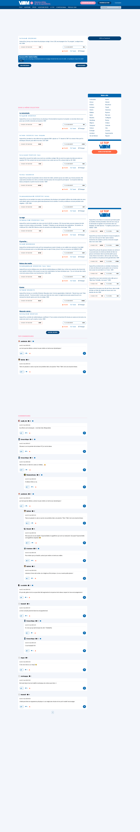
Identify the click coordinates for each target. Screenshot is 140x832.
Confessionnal (61, 7)
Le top (52, 7)
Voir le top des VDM (104, 151)
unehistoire (24, 341)
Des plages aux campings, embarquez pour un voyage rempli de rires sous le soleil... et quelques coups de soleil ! (51, 59)
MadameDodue (31, 475)
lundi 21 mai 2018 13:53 (24, 680)
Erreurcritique (25, 439)
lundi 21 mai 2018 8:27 (24, 443)
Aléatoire (27, 7)
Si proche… (23, 241)
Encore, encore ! (53, 332)
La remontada (24, 113)
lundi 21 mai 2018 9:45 (30, 552)
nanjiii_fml (24, 421)
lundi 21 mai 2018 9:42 (24, 589)
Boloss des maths (25, 263)
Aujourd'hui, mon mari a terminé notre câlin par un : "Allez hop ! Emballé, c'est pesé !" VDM (103, 279)
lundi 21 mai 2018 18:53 (24, 698)
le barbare (29, 548)
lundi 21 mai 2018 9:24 (24, 364)
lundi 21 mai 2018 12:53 (24, 662)
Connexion (118, 3)
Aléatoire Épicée (43, 7)
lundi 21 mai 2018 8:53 (30, 479)
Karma (21, 287)
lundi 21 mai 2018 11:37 (24, 608)
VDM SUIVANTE (81, 65)
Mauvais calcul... (25, 311)
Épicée (34, 7)
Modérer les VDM (104, 2)
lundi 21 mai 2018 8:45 (24, 345)
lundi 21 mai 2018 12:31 (30, 625)
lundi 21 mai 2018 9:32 (30, 533)
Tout (20, 7)
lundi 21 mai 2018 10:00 (30, 570)
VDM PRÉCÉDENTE (24, 65)
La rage (22, 218)
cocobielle (24, 585)
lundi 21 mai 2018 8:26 (24, 425)
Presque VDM (72, 7)
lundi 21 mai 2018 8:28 (24, 462)
